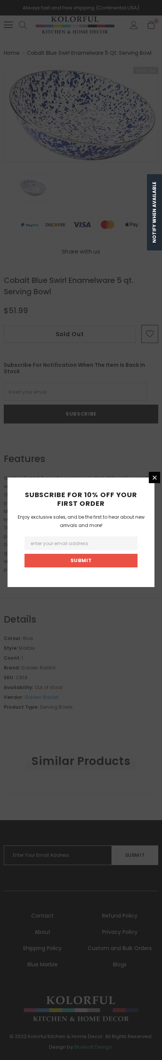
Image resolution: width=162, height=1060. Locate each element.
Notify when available (154, 212)
